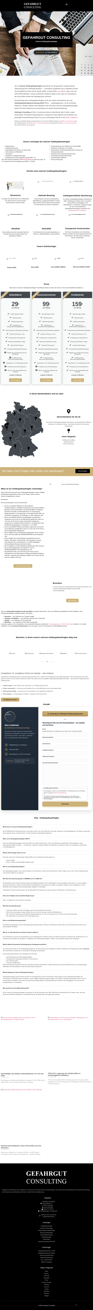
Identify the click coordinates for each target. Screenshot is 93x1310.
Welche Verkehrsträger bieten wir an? (14, 852)
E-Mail (47, 750)
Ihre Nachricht (50, 762)
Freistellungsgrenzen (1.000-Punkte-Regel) (61, 624)
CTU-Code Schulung (68, 123)
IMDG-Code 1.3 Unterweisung (37, 123)
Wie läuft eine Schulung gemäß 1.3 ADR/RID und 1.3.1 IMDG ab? (22, 878)
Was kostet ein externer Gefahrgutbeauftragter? (17, 827)
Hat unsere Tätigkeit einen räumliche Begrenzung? (18, 895)
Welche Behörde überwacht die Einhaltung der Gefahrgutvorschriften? (25, 944)
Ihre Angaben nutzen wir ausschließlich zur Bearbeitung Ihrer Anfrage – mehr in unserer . (65, 792)
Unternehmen (46, 743)
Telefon (48, 756)
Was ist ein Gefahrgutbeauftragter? (14, 866)
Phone (44, 729)
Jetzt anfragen (15, 380)
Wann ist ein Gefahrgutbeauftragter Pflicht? (16, 838)
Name (47, 737)
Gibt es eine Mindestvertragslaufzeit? (14, 920)
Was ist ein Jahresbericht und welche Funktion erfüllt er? (20, 932)
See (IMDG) (62, 91)
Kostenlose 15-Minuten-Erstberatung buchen (66, 714)
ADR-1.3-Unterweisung (68, 121)
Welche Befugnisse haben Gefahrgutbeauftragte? (18, 972)
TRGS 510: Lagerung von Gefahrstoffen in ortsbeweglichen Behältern (64, 1074)
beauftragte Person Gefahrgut (77, 210)
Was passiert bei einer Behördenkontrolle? (16, 988)
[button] (66, 4)
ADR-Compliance (72, 117)
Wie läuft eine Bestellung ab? (12, 906)
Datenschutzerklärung (59, 793)
